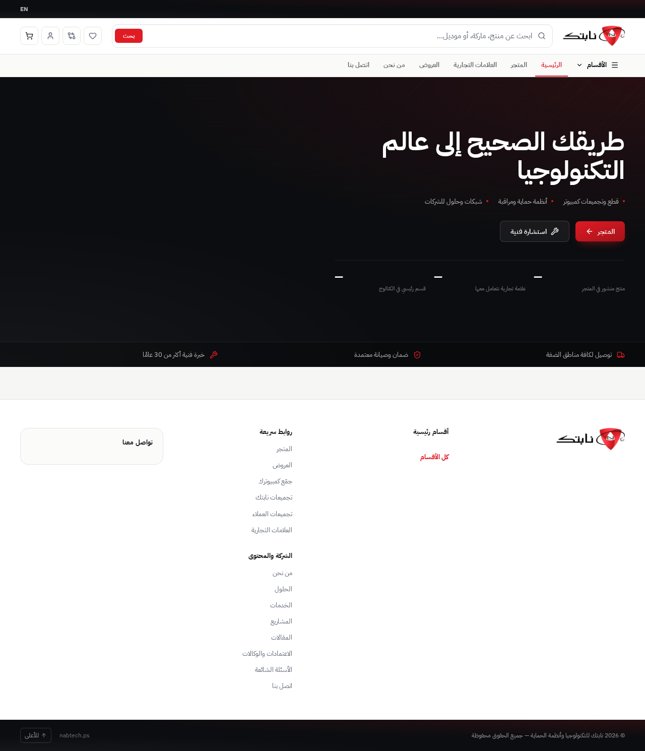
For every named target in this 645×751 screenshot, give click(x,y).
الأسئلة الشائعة (273, 669)
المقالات (281, 637)
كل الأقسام (434, 457)
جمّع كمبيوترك (275, 481)
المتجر (519, 64)
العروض (429, 64)
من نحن (394, 64)
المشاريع (281, 621)
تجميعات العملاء (272, 514)
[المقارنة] (71, 36)
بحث (129, 35)
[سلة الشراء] (29, 36)
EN (24, 9)
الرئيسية (551, 64)
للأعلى (32, 735)
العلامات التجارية (475, 64)
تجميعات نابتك (273, 497)
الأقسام (597, 64)
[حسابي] (50, 36)
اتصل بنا (358, 64)
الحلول (283, 589)
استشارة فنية (528, 231)
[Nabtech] (594, 36)
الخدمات (281, 605)
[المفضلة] (93, 36)
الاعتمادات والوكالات (267, 653)
